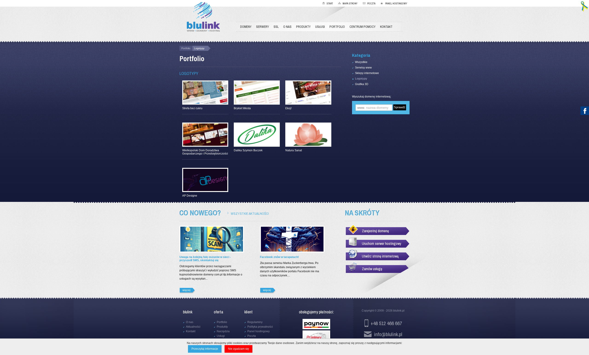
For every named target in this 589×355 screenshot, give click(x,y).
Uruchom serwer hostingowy (381, 243)
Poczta (371, 3)
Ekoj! (288, 108)
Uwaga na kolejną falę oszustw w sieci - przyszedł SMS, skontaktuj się (205, 258)
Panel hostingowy (396, 3)
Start (330, 3)
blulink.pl (398, 310)
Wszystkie (361, 62)
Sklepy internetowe (367, 73)
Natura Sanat (293, 150)
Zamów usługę (372, 268)
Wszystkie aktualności (250, 213)
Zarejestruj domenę (375, 230)
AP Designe (189, 195)
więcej (186, 290)
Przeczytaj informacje (204, 348)
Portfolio (185, 48)
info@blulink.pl (388, 334)
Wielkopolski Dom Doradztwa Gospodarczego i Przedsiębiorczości (205, 152)
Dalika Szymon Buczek (248, 150)
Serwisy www (363, 67)
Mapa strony (350, 3)
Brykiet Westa (242, 108)
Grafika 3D (361, 84)
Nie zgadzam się (238, 348)
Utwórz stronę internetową (380, 256)
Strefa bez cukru (192, 108)
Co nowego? (200, 213)
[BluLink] (203, 17)
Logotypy (199, 48)
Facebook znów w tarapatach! (279, 257)
